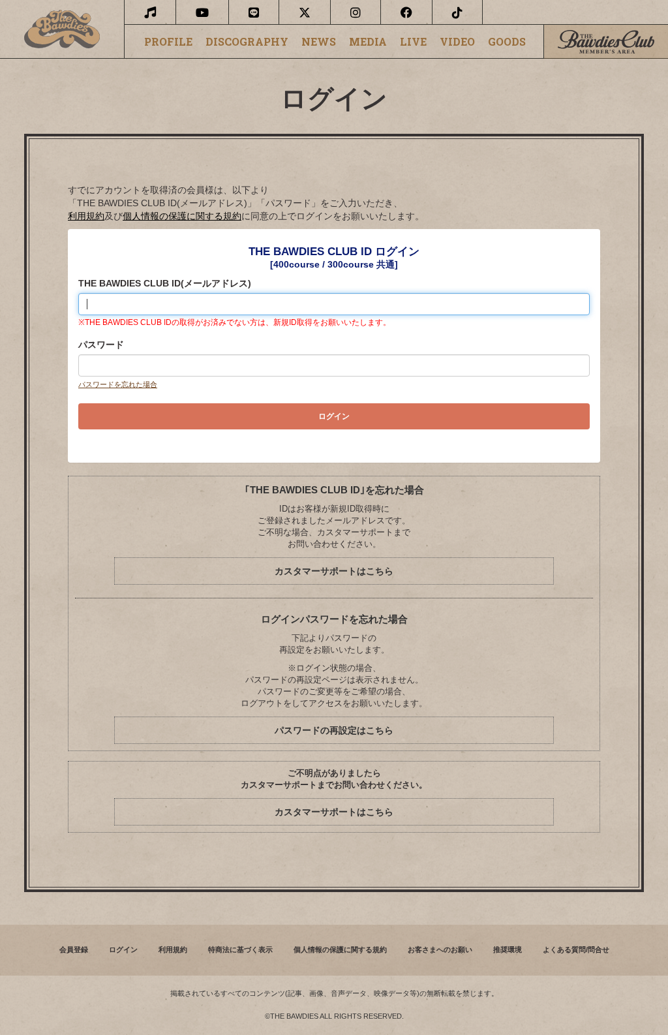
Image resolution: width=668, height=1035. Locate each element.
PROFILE (168, 42)
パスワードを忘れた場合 (117, 384)
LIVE (413, 42)
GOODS (507, 42)
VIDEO (457, 42)
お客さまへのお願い (440, 949)
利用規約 (86, 216)
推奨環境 (507, 949)
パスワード (101, 344)
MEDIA (368, 42)
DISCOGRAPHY (246, 42)
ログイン (123, 949)
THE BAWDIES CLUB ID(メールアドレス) (164, 283)
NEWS (318, 42)
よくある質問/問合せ (576, 949)
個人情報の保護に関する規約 (182, 216)
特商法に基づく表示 (240, 949)
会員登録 (73, 949)
